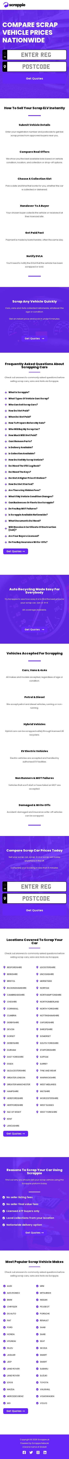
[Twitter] (31, 1452)
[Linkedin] (45, 1452)
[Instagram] (38, 1452)
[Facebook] (24, 1452)
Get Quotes (34, 78)
